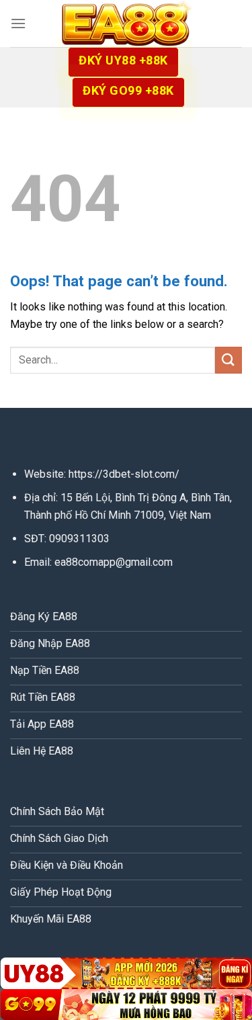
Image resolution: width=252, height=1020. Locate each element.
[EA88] (126, 23)
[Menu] (18, 23)
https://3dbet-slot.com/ (124, 474)
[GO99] (126, 1004)
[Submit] (228, 360)
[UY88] (126, 973)
